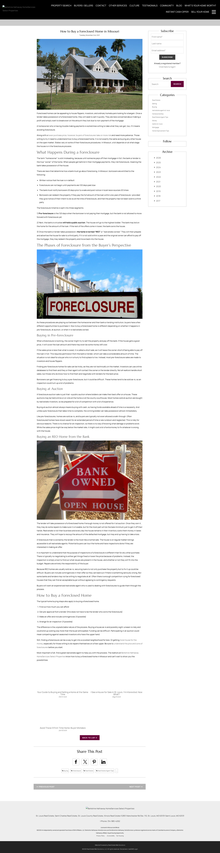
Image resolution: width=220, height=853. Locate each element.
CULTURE (134, 5)
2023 (158, 172)
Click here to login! (167, 66)
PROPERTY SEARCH (61, 5)
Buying (65, 771)
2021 (158, 181)
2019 (158, 191)
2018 (158, 196)
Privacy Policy (100, 836)
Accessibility (111, 836)
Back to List (89, 737)
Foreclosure (76, 771)
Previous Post (46, 786)
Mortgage (155, 127)
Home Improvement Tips (160, 131)
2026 (158, 157)
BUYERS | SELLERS (83, 5)
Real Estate (89, 771)
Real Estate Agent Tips (105, 771)
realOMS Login (133, 849)
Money (154, 120)
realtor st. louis (157, 124)
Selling (154, 104)
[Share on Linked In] (103, 761)
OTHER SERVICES (118, 5)
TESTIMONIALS (149, 5)
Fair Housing (120, 836)
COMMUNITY (167, 5)
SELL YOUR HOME (200, 11)
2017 (158, 200)
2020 (158, 186)
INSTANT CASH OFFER (177, 11)
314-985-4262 (114, 821)
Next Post (135, 786)
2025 (158, 162)
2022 (158, 177)
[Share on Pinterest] (94, 761)
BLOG (179, 5)
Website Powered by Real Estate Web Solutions (110, 845)
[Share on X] (85, 761)
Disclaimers (123, 849)
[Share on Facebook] (75, 761)
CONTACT (101, 5)
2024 (158, 167)
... (116, 771)
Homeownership (157, 114)
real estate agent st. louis (161, 110)
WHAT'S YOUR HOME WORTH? (200, 5)
